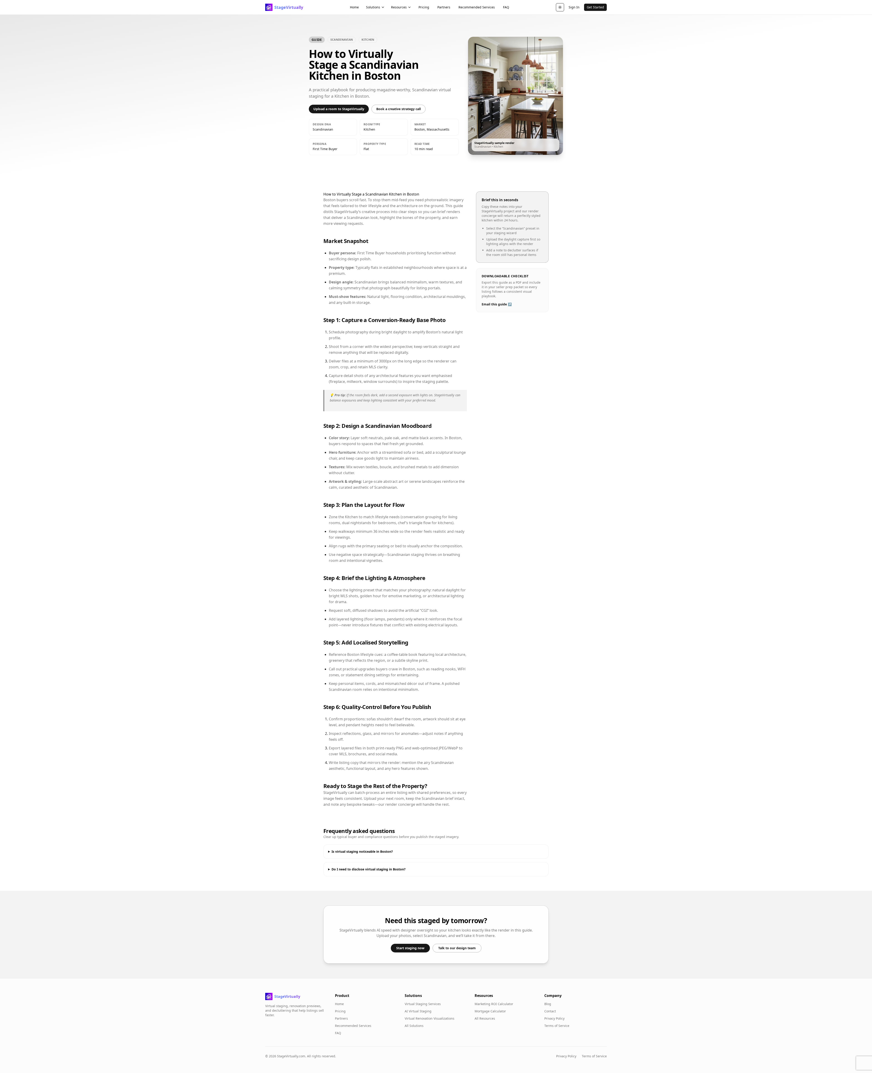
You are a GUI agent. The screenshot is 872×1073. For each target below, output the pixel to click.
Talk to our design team (457, 948)
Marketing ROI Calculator (494, 1004)
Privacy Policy (554, 1018)
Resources (399, 7)
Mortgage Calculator (490, 1011)
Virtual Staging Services (423, 1004)
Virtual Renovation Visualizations (429, 1018)
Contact (550, 1011)
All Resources (485, 1018)
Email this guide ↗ (497, 304)
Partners (443, 7)
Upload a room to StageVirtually (338, 109)
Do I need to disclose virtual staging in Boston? (369, 869)
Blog (547, 1004)
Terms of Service (556, 1025)
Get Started (595, 7)
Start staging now (410, 948)
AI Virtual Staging (418, 1011)
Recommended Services (476, 7)
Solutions (373, 7)
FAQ (506, 7)
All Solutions (414, 1025)
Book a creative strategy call (398, 109)
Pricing (424, 7)
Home (354, 7)
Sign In (574, 7)
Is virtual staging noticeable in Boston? (362, 851)
